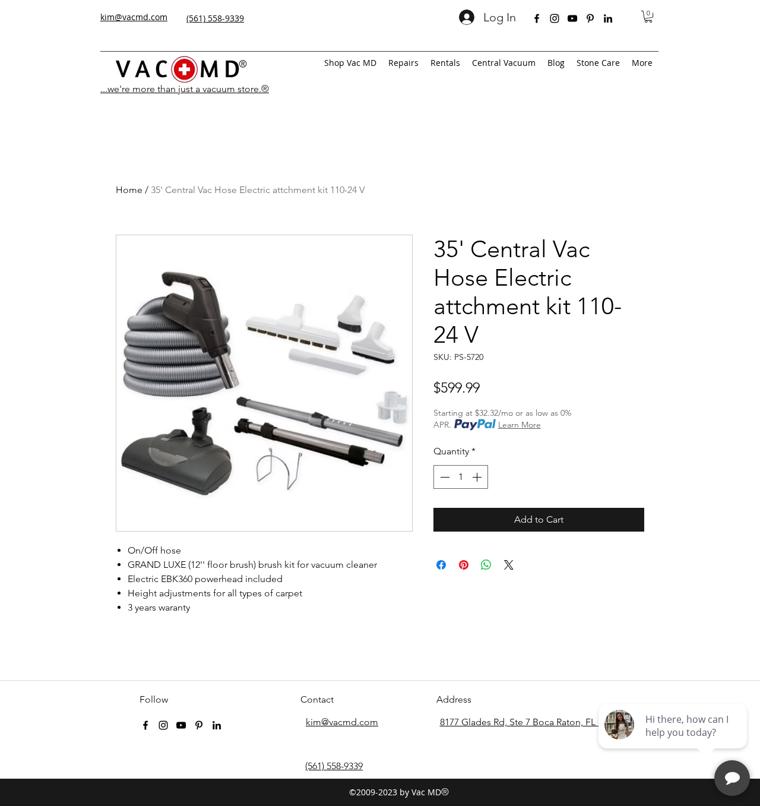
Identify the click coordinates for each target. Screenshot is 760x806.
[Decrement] (443, 477)
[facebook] (537, 18)
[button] (648, 17)
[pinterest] (590, 18)
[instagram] (554, 18)
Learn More (519, 424)
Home (129, 189)
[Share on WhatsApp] (486, 565)
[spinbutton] (461, 477)
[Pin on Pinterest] (464, 565)
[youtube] (572, 18)
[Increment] (478, 477)
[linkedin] (608, 18)
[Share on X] (509, 565)
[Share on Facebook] (441, 565)
